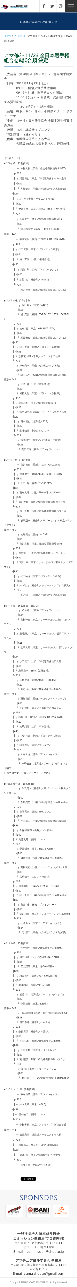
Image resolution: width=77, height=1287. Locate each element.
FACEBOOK (46, 6)
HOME (7, 36)
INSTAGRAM (62, 6)
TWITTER (54, 6)
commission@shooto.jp (45, 1251)
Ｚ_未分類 (19, 36)
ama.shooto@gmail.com (45, 1273)
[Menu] (71, 6)
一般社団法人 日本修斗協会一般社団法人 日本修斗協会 (17, 7)
